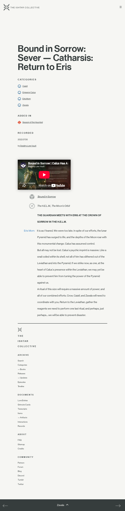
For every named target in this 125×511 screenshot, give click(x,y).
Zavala (25, 105)
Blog (20, 471)
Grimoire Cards (24, 405)
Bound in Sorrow (46, 196)
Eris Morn (26, 99)
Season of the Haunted (32, 122)
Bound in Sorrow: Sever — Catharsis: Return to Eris (55, 57)
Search (21, 361)
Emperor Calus (29, 92)
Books (23, 369)
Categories (22, 365)
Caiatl (25, 86)
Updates (23, 378)
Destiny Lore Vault (28, 146)
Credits (21, 449)
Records (21, 426)
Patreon (21, 463)
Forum (20, 467)
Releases (21, 373)
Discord (21, 475)
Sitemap (21, 444)
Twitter (21, 484)
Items (20, 413)
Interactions (23, 422)
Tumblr (21, 480)
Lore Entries (23, 400)
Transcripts (22, 409)
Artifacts (23, 417)
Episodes (22, 382)
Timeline (21, 386)
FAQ (19, 440)
